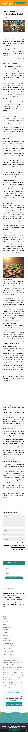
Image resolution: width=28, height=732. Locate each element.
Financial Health (8, 643)
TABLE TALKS (7, 638)
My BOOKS (6, 624)
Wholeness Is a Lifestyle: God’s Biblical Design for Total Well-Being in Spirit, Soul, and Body (13, 685)
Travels (6, 632)
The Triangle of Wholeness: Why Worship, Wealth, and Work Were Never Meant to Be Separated (12, 663)
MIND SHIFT (6, 621)
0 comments (17, 17)
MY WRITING (7, 627)
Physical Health (8, 649)
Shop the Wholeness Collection (14, 704)
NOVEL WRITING (8, 635)
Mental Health (10, 17)
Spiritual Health (8, 651)
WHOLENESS (7, 641)
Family (6, 629)
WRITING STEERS (8, 654)
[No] (26, 727)
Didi (5, 17)
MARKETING (6, 619)
